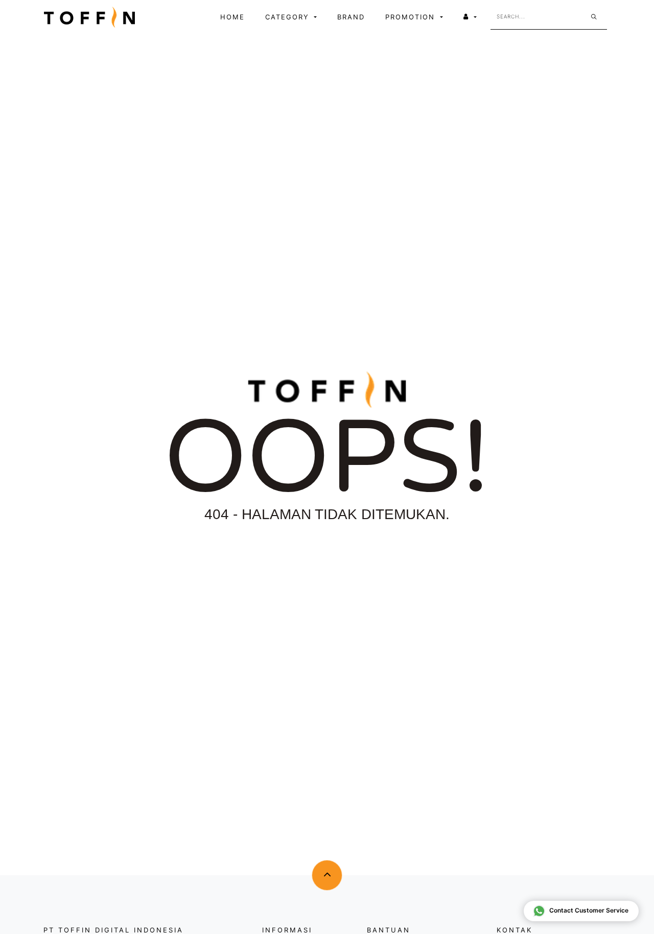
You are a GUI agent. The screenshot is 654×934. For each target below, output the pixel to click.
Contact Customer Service (588, 910)
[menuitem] (232, 17)
